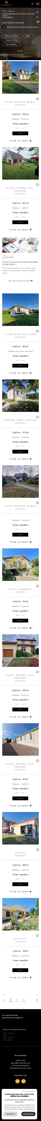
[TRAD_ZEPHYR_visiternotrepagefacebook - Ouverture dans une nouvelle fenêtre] (17, 1081)
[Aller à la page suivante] (37, 995)
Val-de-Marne (7, 1040)
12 (37, 999)
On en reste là (28, 1091)
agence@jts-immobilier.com (20, 1063)
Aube (4, 1035)
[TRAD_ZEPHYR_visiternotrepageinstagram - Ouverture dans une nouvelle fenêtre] (23, 1081)
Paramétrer (10, 1114)
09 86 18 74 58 (20, 1060)
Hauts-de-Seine (8, 1038)
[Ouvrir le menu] (37, 4)
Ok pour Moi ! (28, 1114)
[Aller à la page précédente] (4, 995)
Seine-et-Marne (8, 1033)
